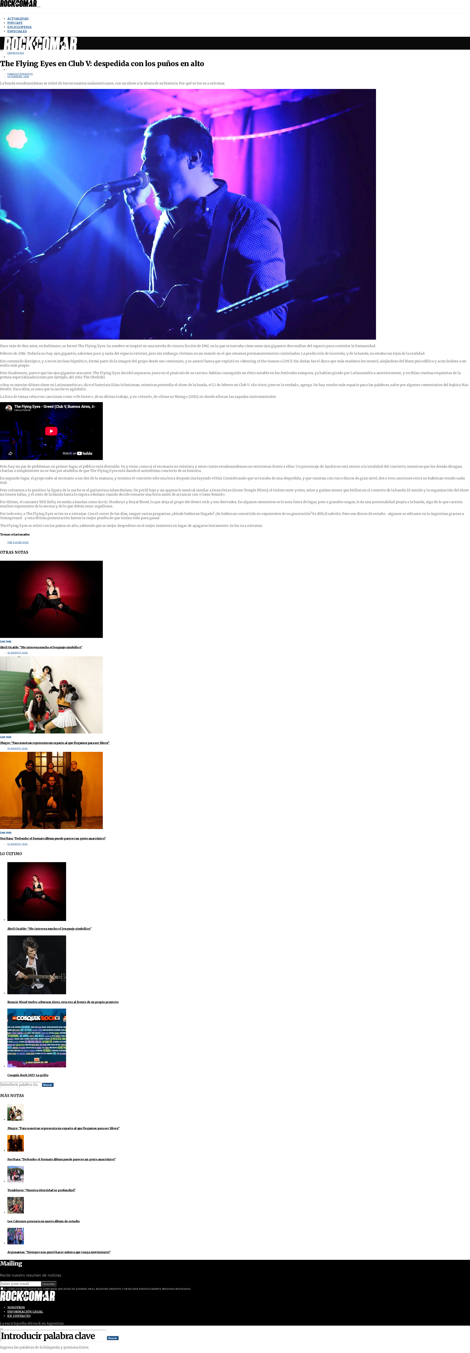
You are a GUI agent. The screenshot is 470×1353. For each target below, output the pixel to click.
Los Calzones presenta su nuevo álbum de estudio (43, 1221)
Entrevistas (15, 53)
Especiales (17, 31)
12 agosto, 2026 (17, 844)
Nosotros (16, 1307)
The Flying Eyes (18, 542)
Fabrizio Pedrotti (20, 74)
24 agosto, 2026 (17, 653)
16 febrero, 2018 (18, 76)
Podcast (15, 23)
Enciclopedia (19, 27)
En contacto (18, 1316)
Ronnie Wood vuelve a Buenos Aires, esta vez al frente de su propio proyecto (62, 1002)
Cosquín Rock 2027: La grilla (27, 1075)
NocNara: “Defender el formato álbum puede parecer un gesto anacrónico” (53, 838)
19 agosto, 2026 (17, 748)
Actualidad (18, 18)
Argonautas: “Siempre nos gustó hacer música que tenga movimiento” (59, 1252)
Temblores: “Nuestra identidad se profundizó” (41, 1190)
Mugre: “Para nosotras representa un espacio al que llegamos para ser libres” (54, 743)
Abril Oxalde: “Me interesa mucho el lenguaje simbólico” (41, 647)
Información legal (25, 1311)
